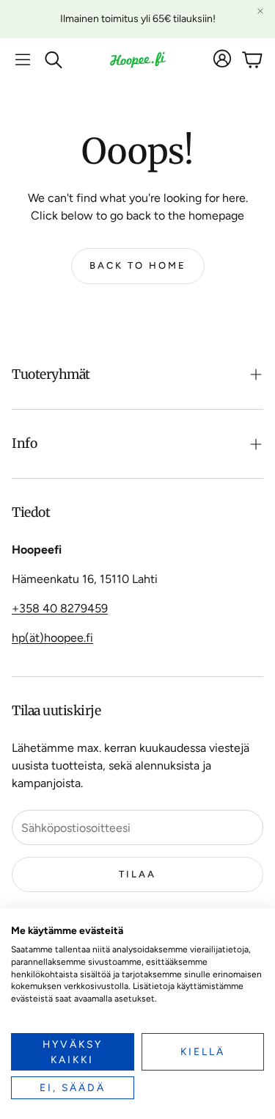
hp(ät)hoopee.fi (52, 638)
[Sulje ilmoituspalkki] (260, 11)
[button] (23, 59)
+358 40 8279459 (60, 608)
